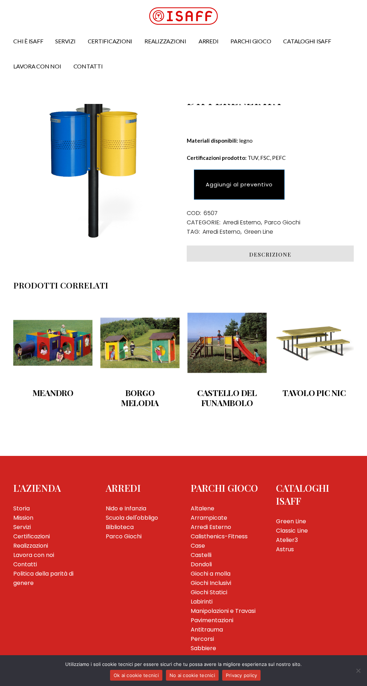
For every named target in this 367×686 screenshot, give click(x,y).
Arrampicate (209, 518)
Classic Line (292, 531)
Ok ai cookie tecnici (136, 675)
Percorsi (202, 639)
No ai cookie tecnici (192, 675)
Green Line (258, 232)
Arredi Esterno (242, 222)
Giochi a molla (210, 574)
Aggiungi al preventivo (239, 184)
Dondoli (201, 564)
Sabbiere (203, 648)
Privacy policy (241, 675)
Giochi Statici (209, 592)
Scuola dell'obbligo (132, 518)
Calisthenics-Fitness (219, 536)
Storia (21, 508)
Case (198, 546)
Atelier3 (287, 540)
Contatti (25, 564)
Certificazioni (31, 536)
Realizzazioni (30, 546)
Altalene (202, 508)
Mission (23, 518)
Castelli (201, 555)
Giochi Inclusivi (211, 583)
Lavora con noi (33, 555)
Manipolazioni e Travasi (223, 611)
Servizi (22, 527)
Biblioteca (120, 527)
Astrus (285, 549)
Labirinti (202, 601)
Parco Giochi (282, 222)
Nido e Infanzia (126, 508)
